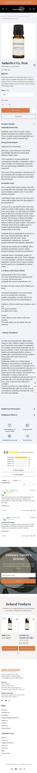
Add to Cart (15, 110)
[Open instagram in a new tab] (2, 700)
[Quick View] (15, 618)
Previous (13, 55)
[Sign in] (30, 9)
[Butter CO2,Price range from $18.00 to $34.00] (10, 624)
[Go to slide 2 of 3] (18, 55)
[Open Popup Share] (34, 65)
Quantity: (4, 100)
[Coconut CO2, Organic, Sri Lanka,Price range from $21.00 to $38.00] (27, 624)
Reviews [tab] (4, 480)
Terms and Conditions (18, 587)
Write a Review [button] (19, 470)
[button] (32, 510)
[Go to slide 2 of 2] (19, 653)
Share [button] (5, 510)
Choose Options (10, 648)
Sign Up (18, 581)
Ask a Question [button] (19, 474)
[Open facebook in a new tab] (9, 700)
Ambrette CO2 (5, 505)
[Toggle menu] (3, 9)
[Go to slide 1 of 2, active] (17, 653)
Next (23, 55)
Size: (5, 90)
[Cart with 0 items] (34, 9)
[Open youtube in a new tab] (6, 700)
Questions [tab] (15, 480)
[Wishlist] (10, 618)
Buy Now (18, 116)
